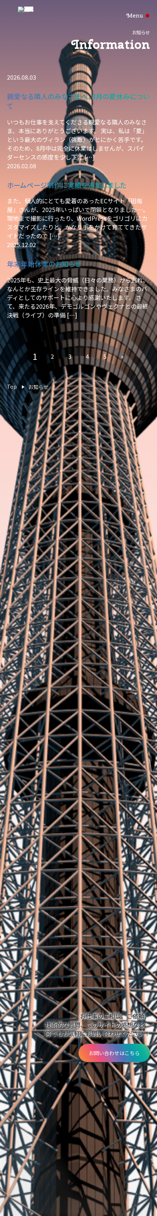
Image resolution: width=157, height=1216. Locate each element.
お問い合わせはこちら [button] (114, 1053)
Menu (134, 15)
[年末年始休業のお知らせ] (78, 208)
